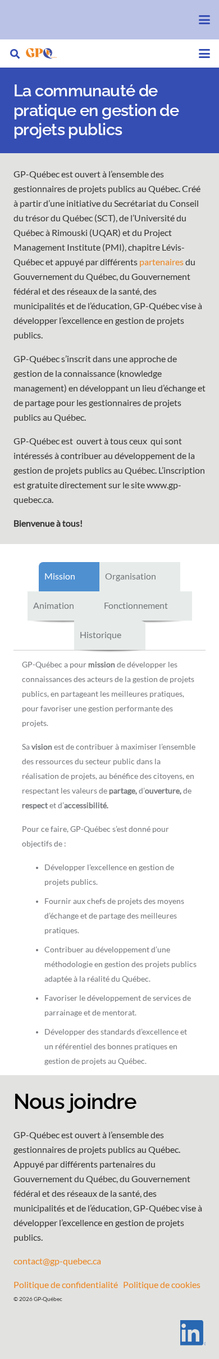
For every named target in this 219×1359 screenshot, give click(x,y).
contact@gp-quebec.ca (57, 1260)
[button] (204, 19)
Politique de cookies (161, 1284)
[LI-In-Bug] (109, 1332)
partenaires (161, 261)
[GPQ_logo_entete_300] (41, 53)
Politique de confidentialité (65, 1284)
